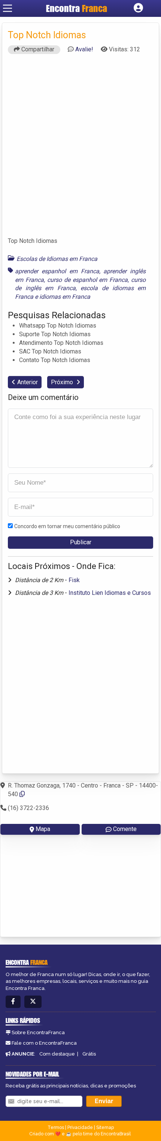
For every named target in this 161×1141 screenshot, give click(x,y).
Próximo (63, 382)
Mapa (43, 829)
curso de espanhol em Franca (87, 279)
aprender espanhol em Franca (57, 271)
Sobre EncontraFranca (38, 1032)
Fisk (74, 580)
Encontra (76, 8)
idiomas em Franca (64, 296)
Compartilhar (37, 49)
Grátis (89, 1054)
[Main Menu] (7, 8)
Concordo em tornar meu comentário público (67, 526)
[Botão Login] (138, 8)
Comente (125, 829)
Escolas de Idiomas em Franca (56, 258)
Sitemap (105, 1127)
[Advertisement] (80, 148)
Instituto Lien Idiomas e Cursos (110, 592)
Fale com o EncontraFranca (44, 1043)
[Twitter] (33, 1002)
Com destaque (57, 1054)
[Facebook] (13, 1002)
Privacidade (80, 1127)
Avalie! (84, 49)
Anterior (27, 382)
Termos (56, 1127)
